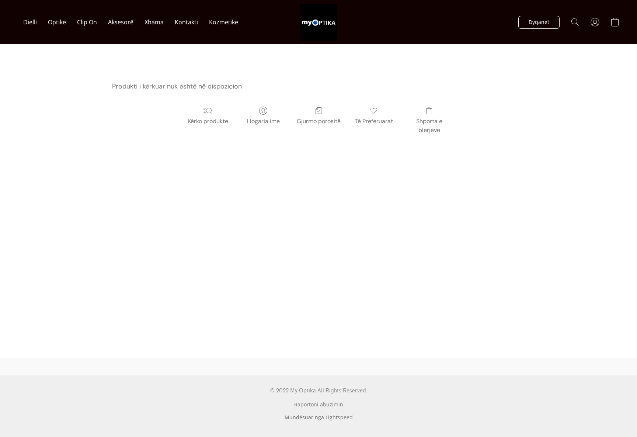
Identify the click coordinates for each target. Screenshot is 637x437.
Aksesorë (120, 22)
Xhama (154, 22)
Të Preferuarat (374, 121)
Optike (57, 22)
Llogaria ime (263, 121)
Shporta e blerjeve (429, 125)
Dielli (30, 22)
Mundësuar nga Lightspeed (319, 417)
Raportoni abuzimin (318, 404)
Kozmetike (223, 22)
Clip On (87, 22)
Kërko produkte (208, 121)
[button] (318, 22)
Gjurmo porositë (319, 121)
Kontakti (186, 22)
